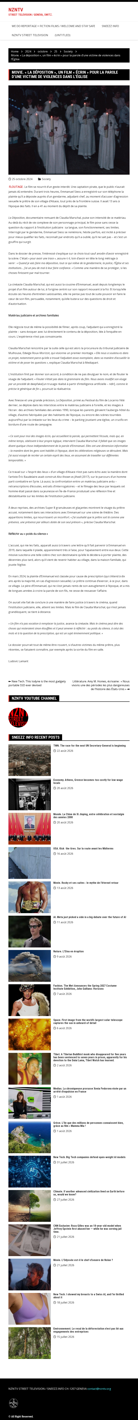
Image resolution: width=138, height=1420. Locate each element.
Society (46, 179)
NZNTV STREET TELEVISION (30, 35)
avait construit (47, 477)
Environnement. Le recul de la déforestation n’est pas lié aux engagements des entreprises (88, 1330)
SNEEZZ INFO (110, 26)
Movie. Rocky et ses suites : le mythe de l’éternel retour (85, 882)
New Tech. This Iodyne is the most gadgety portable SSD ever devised (37, 683)
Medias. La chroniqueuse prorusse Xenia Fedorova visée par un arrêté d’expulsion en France (89, 1090)
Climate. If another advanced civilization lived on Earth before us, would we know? (89, 1193)
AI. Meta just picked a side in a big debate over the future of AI (89, 917)
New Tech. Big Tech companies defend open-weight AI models (89, 1157)
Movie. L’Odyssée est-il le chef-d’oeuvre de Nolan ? (83, 1260)
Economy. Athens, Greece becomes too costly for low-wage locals (88, 781)
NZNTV (15, 10)
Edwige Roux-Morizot (36, 353)
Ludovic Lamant (18, 661)
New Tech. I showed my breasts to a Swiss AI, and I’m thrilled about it (88, 1296)
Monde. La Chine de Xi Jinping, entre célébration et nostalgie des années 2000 (88, 816)
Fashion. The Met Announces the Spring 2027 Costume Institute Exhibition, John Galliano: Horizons (85, 987)
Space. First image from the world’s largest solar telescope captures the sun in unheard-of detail (88, 1021)
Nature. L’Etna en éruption (68, 951)
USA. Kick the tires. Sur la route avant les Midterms (83, 848)
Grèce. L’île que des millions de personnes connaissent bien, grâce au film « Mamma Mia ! (88, 1124)
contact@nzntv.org (99, 1389)
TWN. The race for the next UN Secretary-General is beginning (89, 745)
